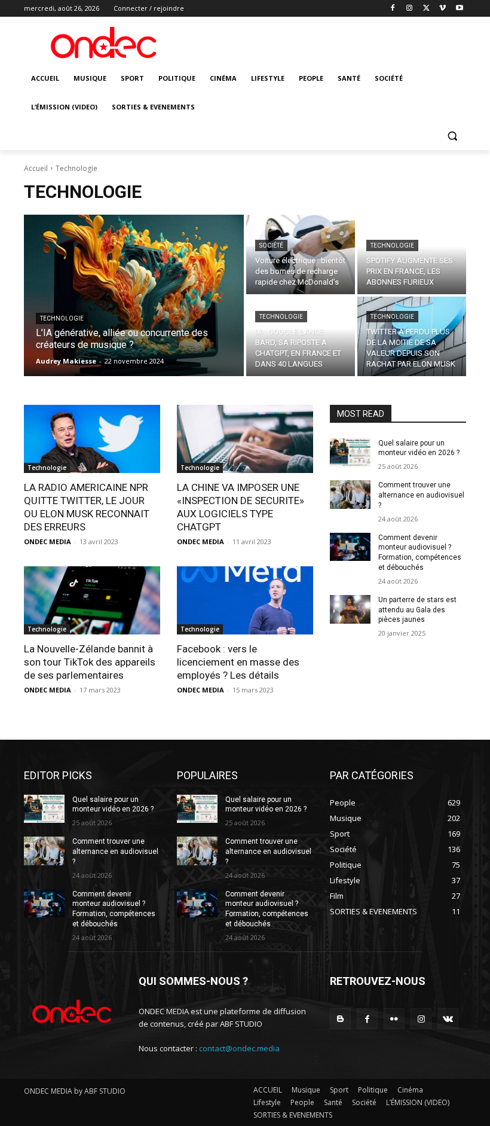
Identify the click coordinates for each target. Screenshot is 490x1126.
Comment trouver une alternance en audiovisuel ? (421, 495)
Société (271, 245)
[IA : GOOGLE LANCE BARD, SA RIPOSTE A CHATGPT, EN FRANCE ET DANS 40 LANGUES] (300, 336)
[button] (452, 136)
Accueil (36, 168)
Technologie (62, 318)
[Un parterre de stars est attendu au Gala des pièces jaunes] (350, 609)
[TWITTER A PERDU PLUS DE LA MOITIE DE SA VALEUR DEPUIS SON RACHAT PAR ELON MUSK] (411, 336)
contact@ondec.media (239, 1048)
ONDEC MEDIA (47, 541)
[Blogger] (340, 1018)
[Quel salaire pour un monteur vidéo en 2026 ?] (350, 452)
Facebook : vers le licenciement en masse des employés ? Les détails (238, 662)
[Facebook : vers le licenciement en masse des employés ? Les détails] (245, 600)
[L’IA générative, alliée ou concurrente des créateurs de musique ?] (134, 295)
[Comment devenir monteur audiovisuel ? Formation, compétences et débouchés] (350, 547)
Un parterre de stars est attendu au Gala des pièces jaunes (417, 610)
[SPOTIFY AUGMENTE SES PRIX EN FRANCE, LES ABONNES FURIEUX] (411, 254)
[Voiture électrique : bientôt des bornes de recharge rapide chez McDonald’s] (300, 254)
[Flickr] (394, 1018)
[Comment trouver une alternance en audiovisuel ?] (350, 494)
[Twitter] (426, 9)
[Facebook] (393, 9)
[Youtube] (459, 9)
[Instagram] (409, 9)
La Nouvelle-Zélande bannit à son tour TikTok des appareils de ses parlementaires (89, 662)
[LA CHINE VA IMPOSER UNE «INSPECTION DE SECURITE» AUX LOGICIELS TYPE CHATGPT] (245, 439)
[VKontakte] (447, 1018)
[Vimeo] (442, 9)
